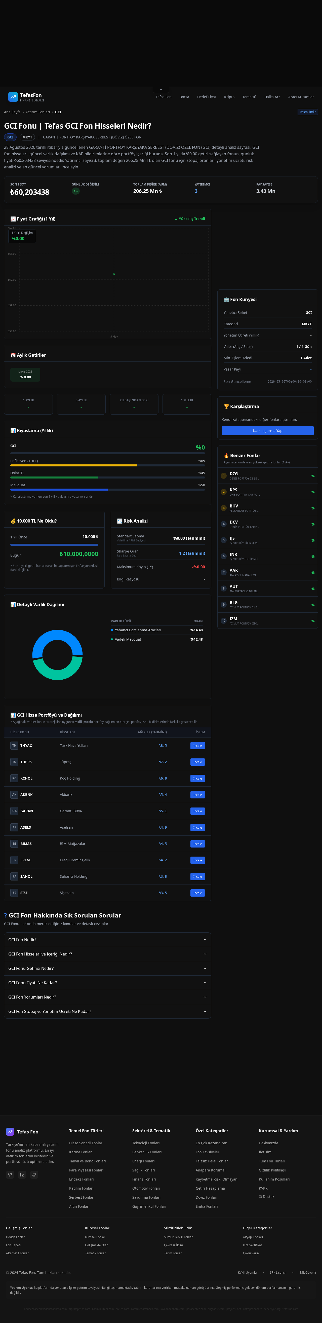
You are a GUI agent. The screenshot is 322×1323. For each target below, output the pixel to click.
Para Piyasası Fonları (86, 1170)
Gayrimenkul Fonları (149, 1206)
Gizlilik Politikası (272, 1170)
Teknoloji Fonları (146, 1143)
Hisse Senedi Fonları (86, 1143)
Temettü (249, 96)
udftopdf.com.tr (252, 1309)
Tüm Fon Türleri (272, 1161)
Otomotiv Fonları (146, 1188)
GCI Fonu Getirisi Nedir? (31, 968)
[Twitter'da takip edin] (10, 1175)
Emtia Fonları (207, 1206)
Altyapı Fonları (253, 1237)
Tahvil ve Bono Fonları (87, 1161)
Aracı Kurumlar (301, 96)
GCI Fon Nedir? (22, 939)
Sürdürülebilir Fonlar (178, 1237)
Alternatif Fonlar (17, 1253)
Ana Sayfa (12, 111)
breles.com (122, 1309)
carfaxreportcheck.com (144, 1309)
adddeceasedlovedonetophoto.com (45, 1309)
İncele (197, 746)
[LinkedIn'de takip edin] (22, 1175)
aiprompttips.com (79, 1309)
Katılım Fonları (81, 1188)
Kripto (229, 96)
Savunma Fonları (146, 1197)
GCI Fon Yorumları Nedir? (32, 997)
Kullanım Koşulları (274, 1179)
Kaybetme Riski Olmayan (216, 1179)
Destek (268, 1196)
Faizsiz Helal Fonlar (212, 1161)
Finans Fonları (144, 1179)
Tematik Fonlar (95, 1253)
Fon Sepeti (13, 1245)
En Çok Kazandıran (211, 1143)
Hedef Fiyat (206, 96)
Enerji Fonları (143, 1161)
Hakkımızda (268, 1143)
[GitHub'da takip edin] (34, 1175)
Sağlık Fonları (143, 1170)
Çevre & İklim (173, 1245)
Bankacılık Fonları (147, 1152)
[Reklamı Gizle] (161, 90)
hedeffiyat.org (272, 1309)
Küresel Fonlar (95, 1237)
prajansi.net (233, 1309)
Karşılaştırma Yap (268, 430)
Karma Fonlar (80, 1152)
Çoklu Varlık (251, 1253)
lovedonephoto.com (172, 1309)
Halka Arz (272, 96)
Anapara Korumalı (211, 1170)
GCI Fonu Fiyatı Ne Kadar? (32, 982)
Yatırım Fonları (38, 111)
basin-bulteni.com (103, 1309)
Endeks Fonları (81, 1179)
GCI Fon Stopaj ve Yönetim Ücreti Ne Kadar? (49, 1011)
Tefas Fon (164, 96)
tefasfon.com (290, 1309)
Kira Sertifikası (253, 1245)
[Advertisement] (161, 43)
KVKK (263, 1188)
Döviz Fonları (206, 1197)
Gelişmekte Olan (96, 1245)
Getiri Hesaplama (210, 1188)
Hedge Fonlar (15, 1237)
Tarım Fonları (173, 1253)
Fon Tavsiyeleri (208, 1152)
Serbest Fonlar (81, 1197)
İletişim (265, 1152)
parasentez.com (196, 1309)
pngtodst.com (216, 1309)
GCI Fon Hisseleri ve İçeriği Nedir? (40, 954)
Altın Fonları (79, 1206)
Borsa (184, 96)
